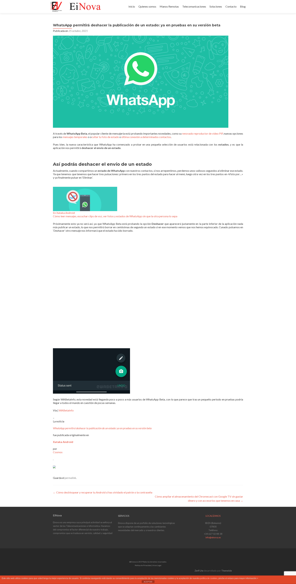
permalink (70, 477)
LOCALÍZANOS (213, 515)
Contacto (231, 6)
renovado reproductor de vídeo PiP (202, 133)
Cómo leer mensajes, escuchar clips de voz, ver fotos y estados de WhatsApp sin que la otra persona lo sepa (115, 216)
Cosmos (58, 452)
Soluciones (215, 6)
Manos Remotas (169, 6)
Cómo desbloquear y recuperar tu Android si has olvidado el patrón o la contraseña (102, 492)
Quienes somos (147, 6)
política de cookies (208, 578)
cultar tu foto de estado (105, 137)
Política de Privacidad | (143, 565)
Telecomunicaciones (194, 6)
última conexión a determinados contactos (146, 137)
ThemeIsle (226, 570)
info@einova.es (213, 537)
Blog (243, 6)
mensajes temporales (75, 137)
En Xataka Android (64, 212)
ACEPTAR (148, 582)
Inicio (131, 6)
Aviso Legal (156, 565)
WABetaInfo (66, 410)
